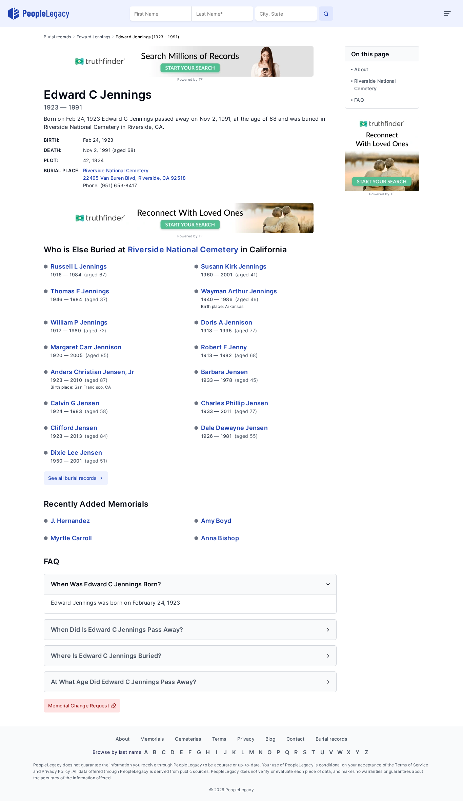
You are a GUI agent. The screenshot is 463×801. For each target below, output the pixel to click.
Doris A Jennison (226, 322)
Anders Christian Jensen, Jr (92, 371)
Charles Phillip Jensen (234, 403)
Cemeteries (188, 739)
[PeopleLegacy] (39, 13)
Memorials (152, 739)
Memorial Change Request (78, 705)
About (361, 69)
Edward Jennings (93, 36)
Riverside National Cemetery (183, 249)
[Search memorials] (326, 13)
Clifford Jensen (74, 427)
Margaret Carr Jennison (86, 347)
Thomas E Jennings (80, 291)
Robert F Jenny (224, 347)
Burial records (57, 36)
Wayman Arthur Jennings (239, 291)
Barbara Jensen (224, 371)
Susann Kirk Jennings (233, 266)
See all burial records (72, 478)
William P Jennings (79, 322)
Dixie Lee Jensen (76, 452)
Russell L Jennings (79, 266)
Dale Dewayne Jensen (234, 427)
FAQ (359, 100)
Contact (295, 739)
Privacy (246, 739)
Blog (270, 739)
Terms (219, 739)
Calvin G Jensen (75, 403)
